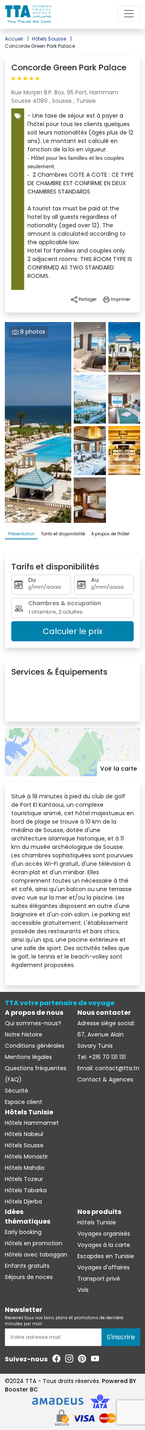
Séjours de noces (29, 1277)
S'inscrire (121, 1337)
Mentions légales (28, 1057)
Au (95, 580)
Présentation (21, 534)
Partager (87, 299)
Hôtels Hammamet (32, 1123)
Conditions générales (34, 1046)
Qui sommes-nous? (33, 1023)
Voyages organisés (103, 1234)
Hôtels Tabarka (26, 1190)
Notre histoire (23, 1034)
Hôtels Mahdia (24, 1168)
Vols (83, 1290)
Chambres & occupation (64, 603)
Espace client (23, 1102)
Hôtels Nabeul (24, 1134)
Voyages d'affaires (103, 1267)
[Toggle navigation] (129, 14)
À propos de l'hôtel (110, 534)
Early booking (23, 1232)
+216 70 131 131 (106, 1057)
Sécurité (16, 1091)
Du (32, 580)
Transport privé (98, 1279)
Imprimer (120, 299)
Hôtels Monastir (26, 1157)
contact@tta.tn (116, 1068)
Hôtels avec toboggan (36, 1254)
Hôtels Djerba (23, 1201)
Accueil (17, 38)
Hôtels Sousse (52, 38)
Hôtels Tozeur (24, 1179)
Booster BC (21, 1389)
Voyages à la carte (103, 1245)
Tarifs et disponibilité (63, 534)
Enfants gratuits (27, 1266)
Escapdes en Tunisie (105, 1256)
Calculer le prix (73, 631)
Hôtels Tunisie (96, 1222)
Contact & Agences (105, 1079)
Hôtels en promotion (33, 1243)
